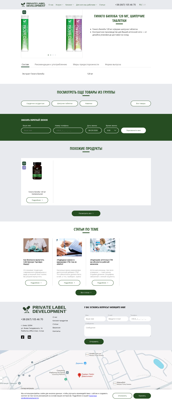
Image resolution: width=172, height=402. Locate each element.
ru (140, 4)
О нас (51, 5)
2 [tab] (50, 55)
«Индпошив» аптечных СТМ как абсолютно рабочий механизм (101, 262)
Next (80, 33)
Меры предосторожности (86, 64)
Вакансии (56, 327)
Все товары (140, 103)
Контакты (56, 331)
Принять (142, 396)
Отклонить (122, 396)
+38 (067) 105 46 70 (125, 4)
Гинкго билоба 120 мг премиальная (37, 193)
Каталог (69, 5)
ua (144, 4)
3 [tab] (53, 55)
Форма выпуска (113, 64)
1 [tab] (48, 55)
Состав (25, 64)
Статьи (102, 5)
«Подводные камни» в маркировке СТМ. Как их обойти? (67, 262)
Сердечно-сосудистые (35, 103)
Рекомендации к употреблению (51, 64)
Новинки (88, 103)
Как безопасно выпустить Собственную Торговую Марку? (33, 262)
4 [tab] (55, 55)
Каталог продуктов (60, 320)
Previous (24, 33)
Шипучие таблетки (64, 103)
